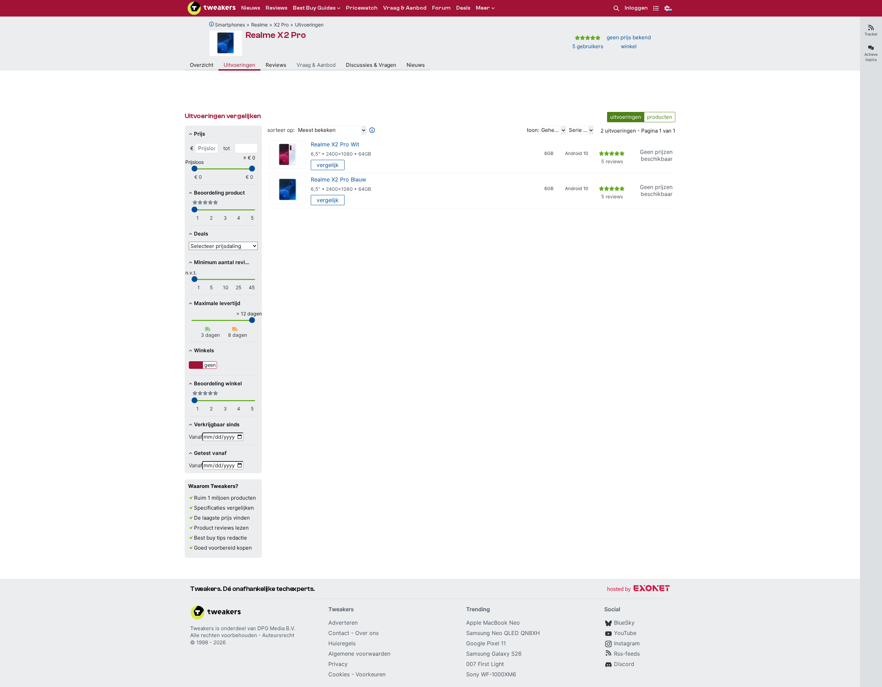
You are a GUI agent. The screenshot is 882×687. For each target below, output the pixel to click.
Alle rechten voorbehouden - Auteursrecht (242, 635)
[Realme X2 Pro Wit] (287, 155)
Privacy (338, 663)
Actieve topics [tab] (871, 57)
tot (226, 148)
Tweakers (202, 628)
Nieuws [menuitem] (250, 8)
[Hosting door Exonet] (638, 589)
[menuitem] (616, 8)
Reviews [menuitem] (276, 8)
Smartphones (230, 25)
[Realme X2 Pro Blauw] (287, 190)
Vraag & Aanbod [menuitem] (405, 8)
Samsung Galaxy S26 (494, 653)
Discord (624, 663)
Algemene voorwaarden (359, 653)
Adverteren (343, 622)
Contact (338, 632)
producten (659, 117)
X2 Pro (281, 25)
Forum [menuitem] (441, 8)
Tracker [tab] (871, 34)
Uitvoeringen (309, 25)
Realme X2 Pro (276, 35)
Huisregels (342, 643)
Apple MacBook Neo (493, 622)
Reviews (276, 65)
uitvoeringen (625, 117)
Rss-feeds (627, 653)
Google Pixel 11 (486, 643)
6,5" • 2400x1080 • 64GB (341, 154)
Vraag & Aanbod (316, 65)
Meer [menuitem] (483, 8)
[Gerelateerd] (211, 24)
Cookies (339, 674)
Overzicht (201, 65)
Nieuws (416, 65)
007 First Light (485, 663)
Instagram (627, 643)
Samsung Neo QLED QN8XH (503, 632)
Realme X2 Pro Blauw (338, 179)
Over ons (367, 632)
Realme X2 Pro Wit (335, 144)
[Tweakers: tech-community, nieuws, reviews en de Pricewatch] (211, 8)
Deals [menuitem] (463, 8)
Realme (259, 25)
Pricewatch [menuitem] (362, 8)
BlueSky (624, 622)
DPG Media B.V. (276, 628)
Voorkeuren (371, 674)
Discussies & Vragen (371, 65)
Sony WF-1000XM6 (491, 674)
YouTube (625, 632)
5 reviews (612, 161)
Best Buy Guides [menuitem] (314, 8)
